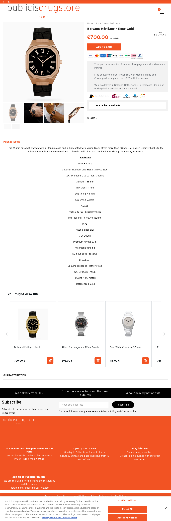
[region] (85, 508)
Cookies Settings (127, 500)
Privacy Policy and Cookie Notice (118, 411)
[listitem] (33, 334)
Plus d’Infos (11, 142)
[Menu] (162, 10)
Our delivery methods (108, 105)
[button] (6, 62)
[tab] (127, 105)
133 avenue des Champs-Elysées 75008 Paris (29, 450)
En (9, 1)
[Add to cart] (50, 360)
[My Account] (150, 11)
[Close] (165, 508)
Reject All (127, 509)
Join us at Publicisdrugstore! (29, 476)
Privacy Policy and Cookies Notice (59, 517)
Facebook (101, 118)
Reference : (82, 284)
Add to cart (104, 47)
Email (109, 118)
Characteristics (14, 375)
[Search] (154, 11)
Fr (5, 1)
